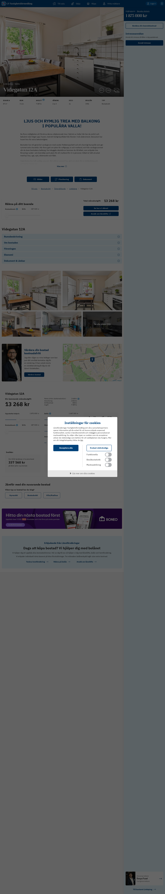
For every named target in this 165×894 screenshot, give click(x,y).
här (81, 440)
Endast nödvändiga (99, 448)
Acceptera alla (66, 448)
